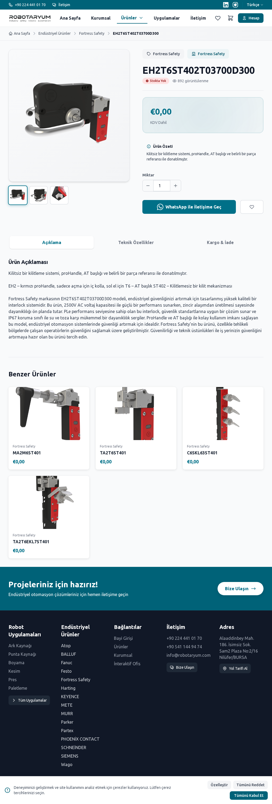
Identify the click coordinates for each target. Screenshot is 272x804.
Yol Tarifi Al (238, 668)
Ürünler (129, 17)
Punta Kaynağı (22, 654)
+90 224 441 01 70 (30, 5)
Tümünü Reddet (250, 785)
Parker (67, 722)
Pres (12, 679)
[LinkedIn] (225, 4)
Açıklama (51, 242)
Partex (67, 730)
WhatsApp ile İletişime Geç (193, 207)
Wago (67, 764)
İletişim (64, 5)
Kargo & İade (220, 242)
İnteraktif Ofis (127, 663)
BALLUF (68, 654)
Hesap (254, 18)
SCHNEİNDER (73, 747)
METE (67, 705)
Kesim (14, 671)
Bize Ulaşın (237, 588)
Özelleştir (219, 785)
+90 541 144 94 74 (184, 646)
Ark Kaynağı (20, 645)
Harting (68, 688)
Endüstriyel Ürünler (55, 33)
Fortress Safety (91, 33)
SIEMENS (69, 756)
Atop (66, 645)
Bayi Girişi (123, 638)
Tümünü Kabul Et (249, 795)
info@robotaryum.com (189, 655)
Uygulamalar (167, 18)
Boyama (16, 662)
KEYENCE (70, 696)
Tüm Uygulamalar (32, 700)
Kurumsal (100, 18)
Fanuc (66, 662)
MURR (67, 713)
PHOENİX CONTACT (80, 739)
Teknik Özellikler (136, 242)
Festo (66, 671)
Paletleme (17, 688)
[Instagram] (235, 4)
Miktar (148, 175)
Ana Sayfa (70, 18)
